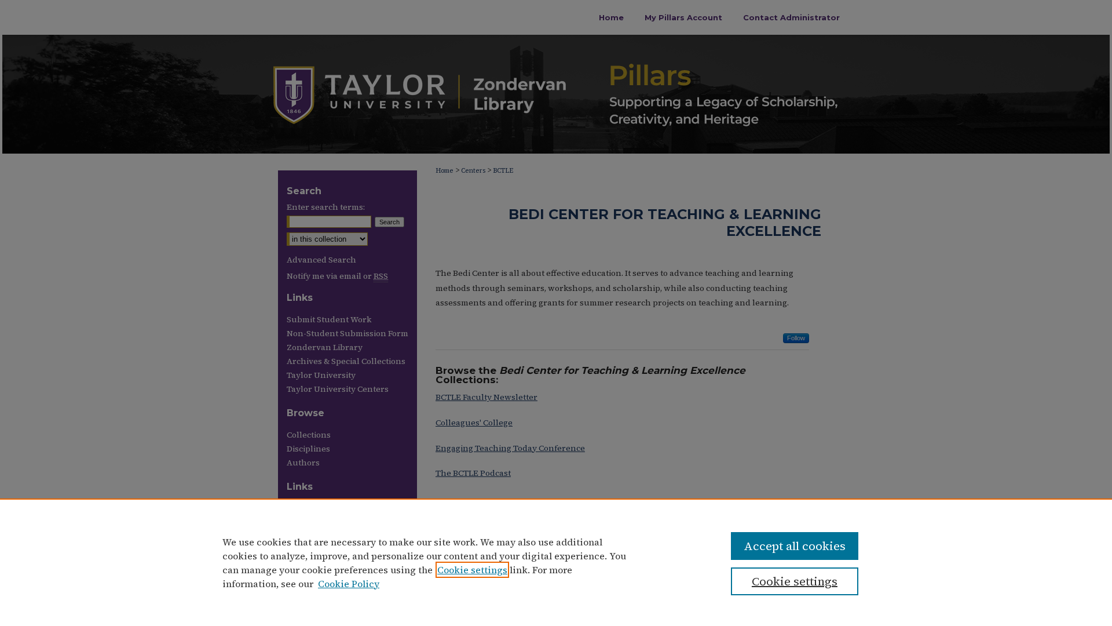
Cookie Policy (348, 583)
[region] (556, 562)
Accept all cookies (795, 546)
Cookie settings (472, 569)
